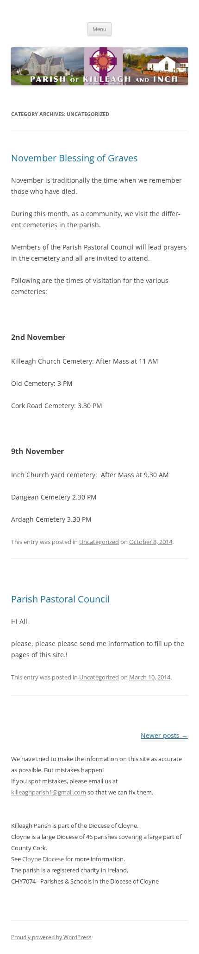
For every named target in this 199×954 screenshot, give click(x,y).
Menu (99, 29)
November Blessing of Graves (74, 158)
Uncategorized (99, 542)
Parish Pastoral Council (60, 599)
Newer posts (164, 735)
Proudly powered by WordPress (51, 937)
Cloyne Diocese (43, 859)
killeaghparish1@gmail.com (48, 792)
